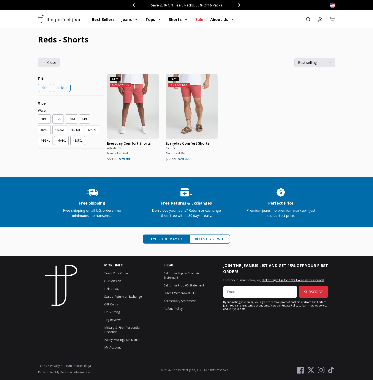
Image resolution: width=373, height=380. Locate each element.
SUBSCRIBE (313, 291)
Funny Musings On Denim (122, 340)
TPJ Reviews (112, 320)
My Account (112, 347)
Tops (150, 19)
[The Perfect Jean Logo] (59, 19)
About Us (219, 19)
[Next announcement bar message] (239, 5)
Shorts (175, 19)
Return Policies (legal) (78, 366)
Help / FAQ (111, 289)
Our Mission (112, 281)
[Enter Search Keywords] (308, 19)
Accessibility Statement (180, 301)
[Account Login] (320, 19)
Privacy (55, 366)
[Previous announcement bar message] (133, 5)
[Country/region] (332, 5)
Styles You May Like (166, 239)
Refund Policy (173, 309)
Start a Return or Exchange (123, 296)
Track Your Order (116, 273)
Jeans (126, 19)
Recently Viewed (209, 239)
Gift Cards (111, 304)
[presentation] (71, 84)
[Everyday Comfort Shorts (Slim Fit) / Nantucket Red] (192, 106)
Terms (42, 366)
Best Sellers (103, 19)
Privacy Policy (290, 305)
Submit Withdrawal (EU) (180, 293)
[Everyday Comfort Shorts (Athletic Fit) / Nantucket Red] (133, 106)
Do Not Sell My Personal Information (64, 372)
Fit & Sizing (112, 312)
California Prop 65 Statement (184, 285)
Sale (199, 19)
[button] (332, 19)
